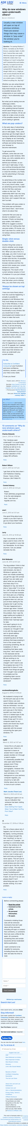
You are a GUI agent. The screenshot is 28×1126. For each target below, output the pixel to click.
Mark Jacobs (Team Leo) (13, 792)
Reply (5, 460)
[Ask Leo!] (8, 3)
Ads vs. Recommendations (14, 1090)
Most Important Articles (13, 1059)
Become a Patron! (11, 1072)
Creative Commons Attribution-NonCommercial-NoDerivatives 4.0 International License (11, 1119)
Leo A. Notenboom (9, 18)
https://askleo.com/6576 (19, 384)
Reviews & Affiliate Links (14, 1110)
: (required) (12, 1032)
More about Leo (7, 419)
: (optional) (9, 1027)
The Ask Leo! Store (11, 1078)
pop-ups (13, 388)
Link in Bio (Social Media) (13, 1066)
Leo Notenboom (9, 403)
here (23, 1042)
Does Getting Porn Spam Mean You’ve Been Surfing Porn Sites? (14, 809)
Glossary (8, 1064)
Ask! (7, 1055)
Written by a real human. (14, 999)
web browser (21, 388)
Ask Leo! (13, 412)
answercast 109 (17, 386)
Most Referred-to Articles (13, 1057)
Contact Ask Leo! (11, 1088)
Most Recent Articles (12, 1062)
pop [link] (8, 104)
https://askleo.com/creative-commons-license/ (14, 1125)
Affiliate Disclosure (11, 1097)
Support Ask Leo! (14, 1052)
